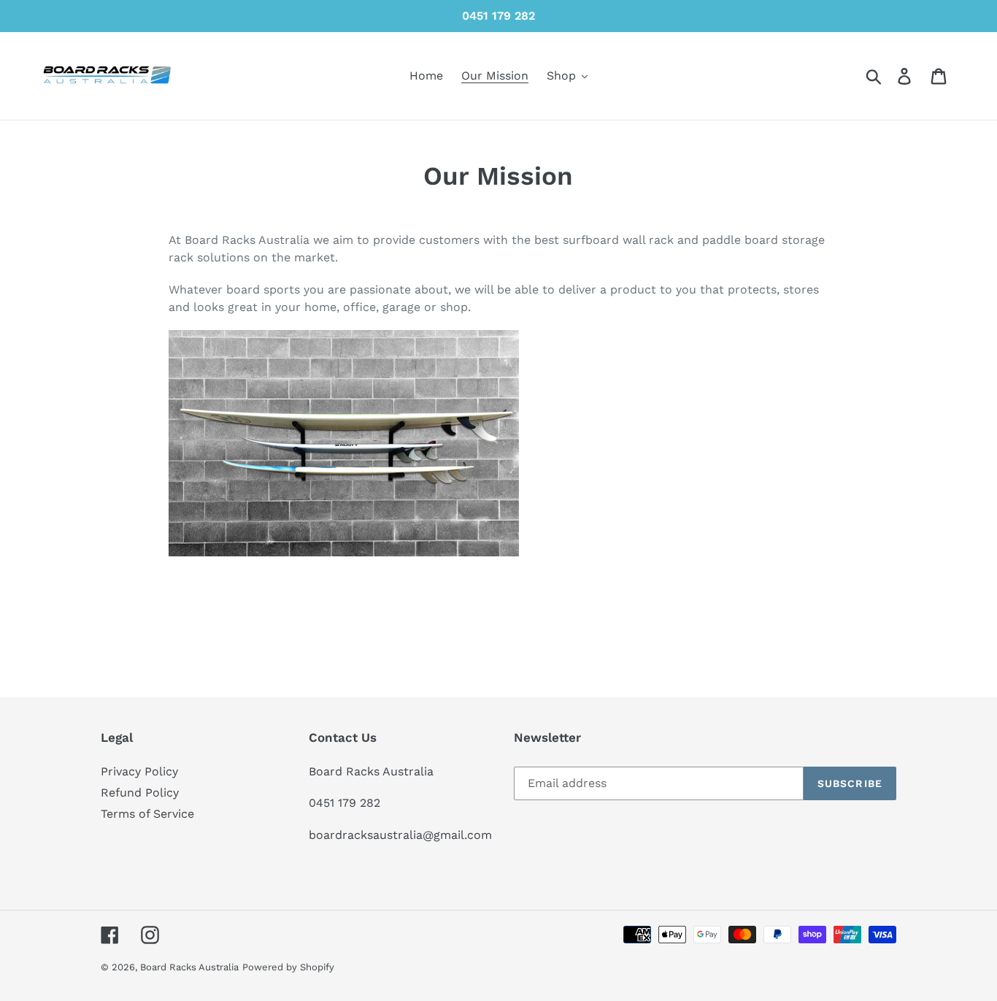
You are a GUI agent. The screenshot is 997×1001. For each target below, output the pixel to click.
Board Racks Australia (189, 967)
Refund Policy (140, 792)
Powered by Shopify (288, 967)
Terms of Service (147, 814)
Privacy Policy (139, 771)
